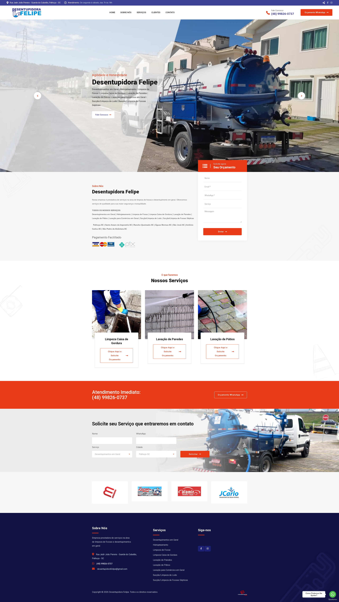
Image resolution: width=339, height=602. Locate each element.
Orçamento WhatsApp (315, 12)
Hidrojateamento (160, 545)
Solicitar (193, 454)
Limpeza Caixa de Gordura (165, 555)
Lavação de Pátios (169, 339)
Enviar (221, 231)
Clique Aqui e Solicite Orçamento (115, 351)
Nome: (95, 433)
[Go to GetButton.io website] (332, 599)
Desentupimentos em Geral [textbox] (107, 454)
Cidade (139, 447)
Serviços (141, 12)
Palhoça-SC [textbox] (144, 454)
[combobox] (112, 454)
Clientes (155, 12)
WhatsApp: (141, 433)
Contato (170, 12)
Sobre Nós (125, 12)
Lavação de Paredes (116, 339)
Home (112, 12)
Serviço (95, 447)
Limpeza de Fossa (161, 550)
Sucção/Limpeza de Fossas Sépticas (170, 580)
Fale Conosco (101, 115)
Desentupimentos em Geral (165, 540)
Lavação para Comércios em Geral (168, 570)
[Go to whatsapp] (332, 594)
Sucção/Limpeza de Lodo (165, 575)
